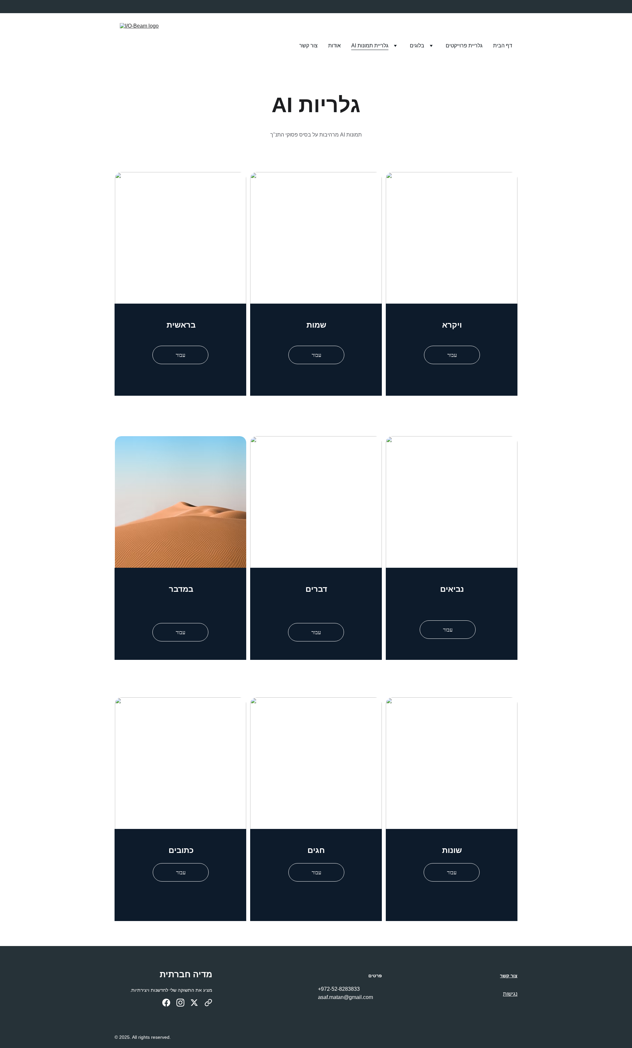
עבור (180, 355)
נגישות (510, 994)
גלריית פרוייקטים (464, 45)
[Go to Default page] (208, 1003)
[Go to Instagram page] (180, 1003)
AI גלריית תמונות (369, 45)
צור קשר (308, 45)
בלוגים (417, 45)
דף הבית (502, 45)
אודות (334, 45)
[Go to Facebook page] (166, 1003)
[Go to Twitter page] (194, 1003)
